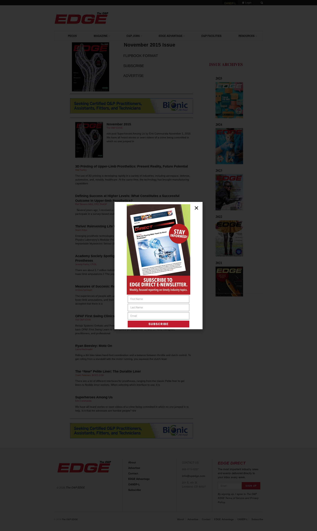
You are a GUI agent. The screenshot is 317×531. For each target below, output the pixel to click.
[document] (158, 265)
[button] (196, 208)
